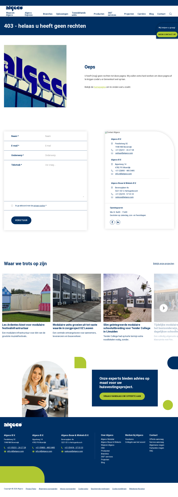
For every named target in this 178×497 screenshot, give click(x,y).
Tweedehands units (79, 14)
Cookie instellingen (119, 489)
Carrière (142, 14)
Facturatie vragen (156, 448)
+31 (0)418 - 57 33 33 (74, 448)
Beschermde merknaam (100, 489)
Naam (14, 136)
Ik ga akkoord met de (30, 206)
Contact (161, 14)
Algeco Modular (107, 439)
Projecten (129, 14)
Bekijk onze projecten (163, 263)
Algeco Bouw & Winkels (111, 442)
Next (164, 308)
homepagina (100, 87)
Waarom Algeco (10, 14)
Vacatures (129, 439)
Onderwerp (16, 155)
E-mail (14, 145)
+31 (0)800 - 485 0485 (45, 448)
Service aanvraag (156, 442)
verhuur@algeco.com (124, 153)
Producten (99, 14)
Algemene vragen (156, 445)
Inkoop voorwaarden (68, 489)
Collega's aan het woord (135, 442)
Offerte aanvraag (156, 439)
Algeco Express (29, 14)
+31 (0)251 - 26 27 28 (16, 448)
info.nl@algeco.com (123, 174)
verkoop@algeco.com (124, 197)
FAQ (151, 451)
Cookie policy (83, 489)
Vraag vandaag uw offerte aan (122, 396)
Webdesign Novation (137, 489)
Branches (47, 14)
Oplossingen (62, 14)
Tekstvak (15, 165)
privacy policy (39, 206)
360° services (112, 14)
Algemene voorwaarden (48, 489)
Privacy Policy (31, 489)
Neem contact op (167, 34)
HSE (103, 448)
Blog (151, 14)
